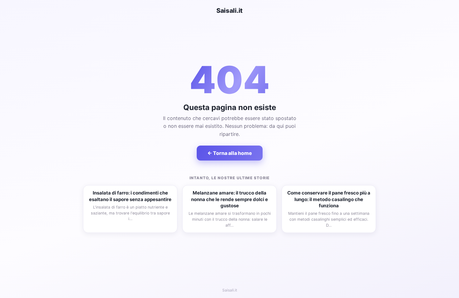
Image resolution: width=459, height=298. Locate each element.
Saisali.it (229, 10)
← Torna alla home (229, 153)
